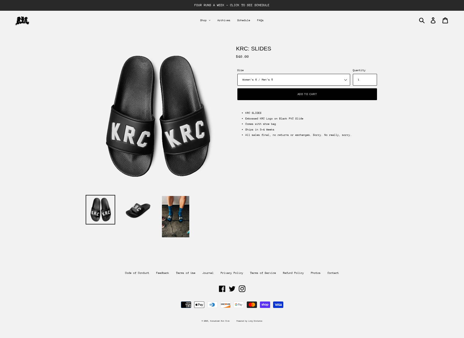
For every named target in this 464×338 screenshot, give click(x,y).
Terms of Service (263, 273)
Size (240, 70)
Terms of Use (185, 273)
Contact (333, 273)
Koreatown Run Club (220, 321)
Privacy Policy (232, 273)
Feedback (162, 273)
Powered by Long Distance (249, 321)
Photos (316, 273)
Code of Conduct (137, 273)
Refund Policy (293, 273)
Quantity (359, 70)
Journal (208, 273)
